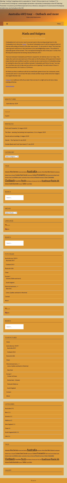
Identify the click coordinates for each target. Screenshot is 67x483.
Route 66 (55, 180)
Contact (7, 296)
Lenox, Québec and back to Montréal (16, 292)
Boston (52, 171)
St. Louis (20, 183)
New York (8, 288)
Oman (46, 177)
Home (8, 342)
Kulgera (8, 80)
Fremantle (41, 175)
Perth (23, 180)
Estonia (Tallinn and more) (13, 278)
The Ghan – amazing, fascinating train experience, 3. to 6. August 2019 (25, 132)
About (7, 300)
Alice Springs (14, 172)
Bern (49, 171)
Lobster (19, 177)
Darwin (25, 175)
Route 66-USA (9, 268)
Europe (7, 276)
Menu (59, 24)
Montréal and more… (11, 286)
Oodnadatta (51, 177)
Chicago (13, 175)
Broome (6, 175)
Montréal (33, 177)
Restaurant (34, 181)
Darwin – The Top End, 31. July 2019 (15, 140)
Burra (10, 175)
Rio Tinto (39, 181)
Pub (27, 181)
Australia (32, 171)
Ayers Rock (44, 171)
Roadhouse (46, 181)
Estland (35, 175)
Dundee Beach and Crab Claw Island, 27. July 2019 (19, 144)
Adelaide (7, 171)
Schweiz (7, 183)
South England (10, 282)
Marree (29, 177)
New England (9, 424)
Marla (24, 44)
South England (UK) (10, 432)
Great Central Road (52, 175)
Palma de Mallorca (12, 384)
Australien (39, 171)
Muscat (37, 177)
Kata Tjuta (11, 177)
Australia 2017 (10, 260)
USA (6, 436)
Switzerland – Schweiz (13, 380)
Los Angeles (24, 177)
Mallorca (7, 420)
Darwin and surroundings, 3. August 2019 (17, 136)
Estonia (7, 416)
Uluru (30, 183)
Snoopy (42, 38)
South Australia (13, 183)
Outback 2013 (10, 264)
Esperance (30, 175)
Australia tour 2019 (12, 103)
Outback (10, 180)
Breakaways (57, 171)
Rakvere (30, 181)
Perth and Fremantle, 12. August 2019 (16, 128)
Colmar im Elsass (12, 376)
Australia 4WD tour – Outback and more (33, 14)
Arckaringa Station (22, 171)
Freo (46, 175)
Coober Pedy (19, 175)
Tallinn (24, 183)
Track (28, 183)
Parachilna (18, 181)
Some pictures (10, 86)
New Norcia (41, 177)
